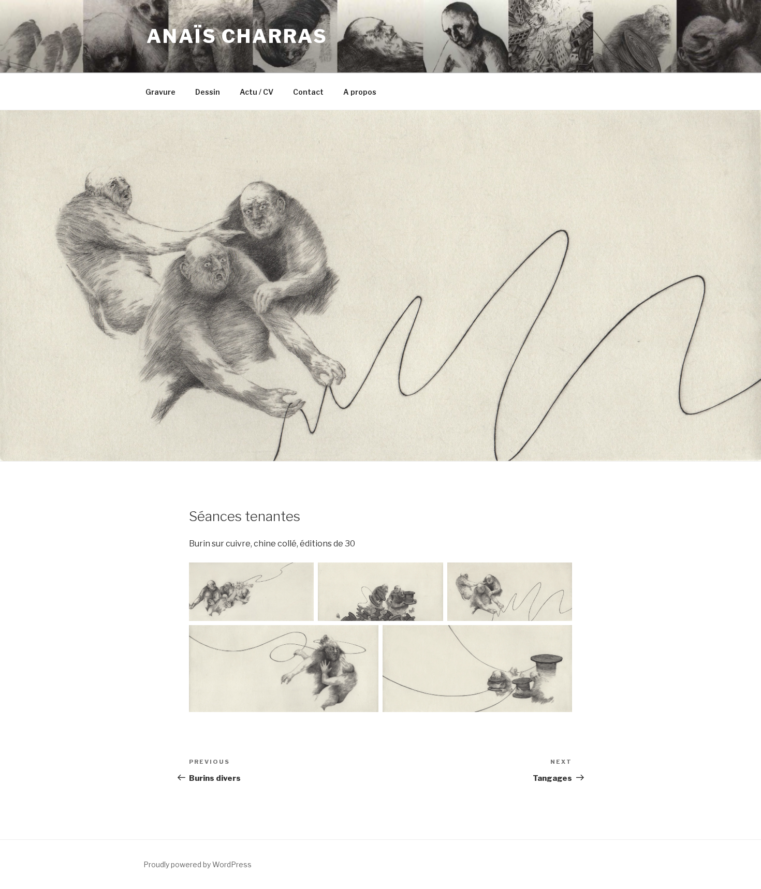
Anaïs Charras (237, 36)
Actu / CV (256, 91)
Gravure (160, 91)
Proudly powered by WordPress (197, 864)
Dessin (207, 91)
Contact (308, 91)
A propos (359, 91)
